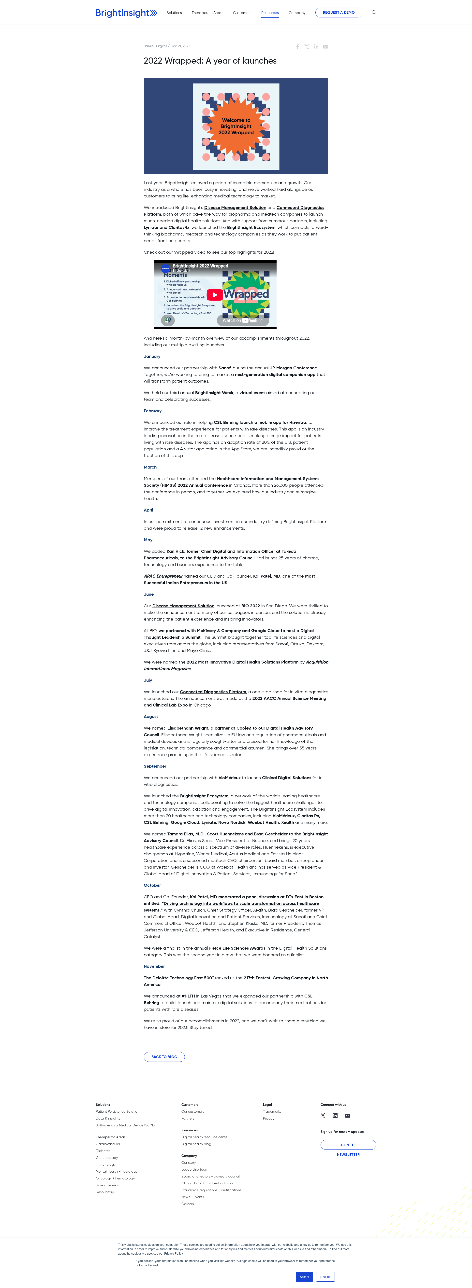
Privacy (268, 1118)
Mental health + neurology (116, 1171)
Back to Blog (164, 1056)
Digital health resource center (204, 1137)
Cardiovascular (108, 1144)
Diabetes (103, 1151)
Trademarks (272, 1111)
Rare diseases (107, 1185)
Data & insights (108, 1118)
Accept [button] (304, 1276)
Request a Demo (339, 12)
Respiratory (105, 1192)
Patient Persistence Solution (117, 1111)
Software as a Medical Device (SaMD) (126, 1125)
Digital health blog (196, 1144)
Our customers (192, 1111)
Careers (187, 1204)
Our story (188, 1162)
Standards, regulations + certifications (211, 1190)
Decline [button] (325, 1276)
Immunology (106, 1164)
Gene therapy (107, 1158)
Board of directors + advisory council (210, 1176)
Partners (187, 1118)
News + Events (192, 1197)
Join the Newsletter (348, 1146)
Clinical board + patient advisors (207, 1183)
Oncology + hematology (115, 1178)
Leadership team (194, 1169)
